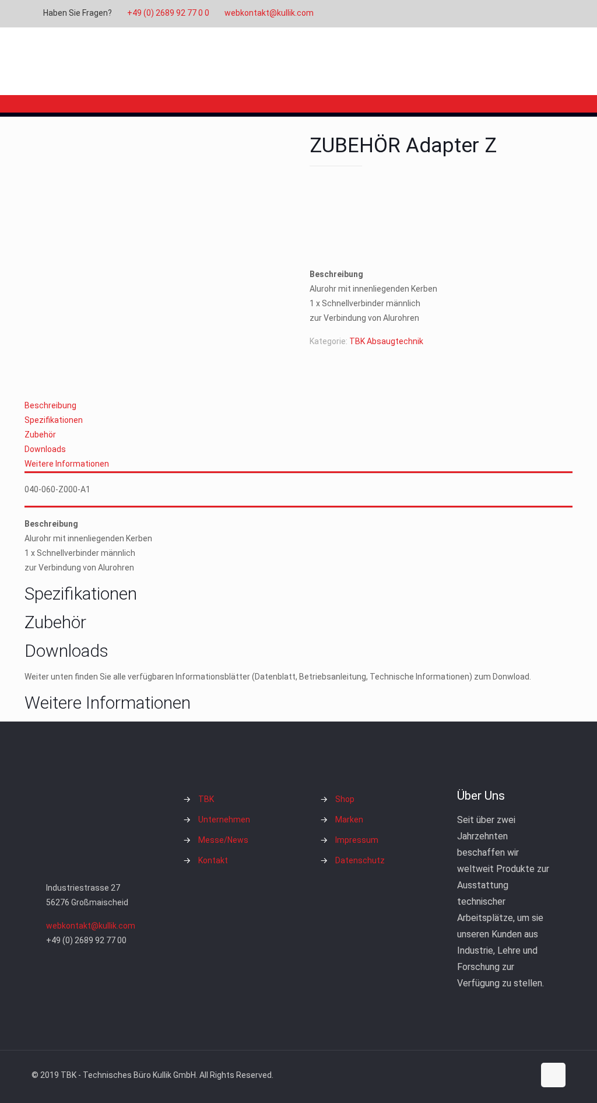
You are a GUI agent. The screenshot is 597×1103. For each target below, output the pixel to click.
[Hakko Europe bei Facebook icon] (547, 13)
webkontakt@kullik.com (269, 12)
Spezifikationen (53, 420)
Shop (344, 799)
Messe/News (223, 840)
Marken (349, 819)
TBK (206, 799)
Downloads (45, 449)
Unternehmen (224, 819)
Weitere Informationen (66, 463)
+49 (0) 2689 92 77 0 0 (168, 12)
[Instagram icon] (532, 13)
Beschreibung (50, 405)
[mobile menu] (547, 61)
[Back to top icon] (553, 1075)
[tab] (298, 405)
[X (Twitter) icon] (503, 13)
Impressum (356, 840)
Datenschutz (360, 860)
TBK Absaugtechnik (386, 341)
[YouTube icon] (518, 13)
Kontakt (213, 860)
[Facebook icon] (488, 13)
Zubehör (40, 434)
